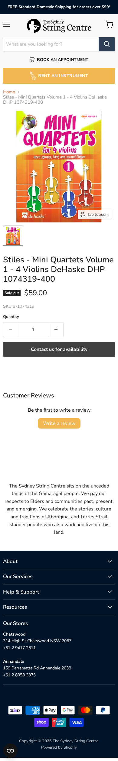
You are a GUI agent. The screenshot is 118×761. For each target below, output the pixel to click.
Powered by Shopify (59, 747)
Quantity (11, 317)
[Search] (107, 44)
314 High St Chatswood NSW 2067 (37, 641)
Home (9, 92)
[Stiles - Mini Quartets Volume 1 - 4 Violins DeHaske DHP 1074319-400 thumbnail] (13, 235)
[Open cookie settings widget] (10, 750)
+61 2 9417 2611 (19, 648)
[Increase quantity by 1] (56, 329)
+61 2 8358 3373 (19, 675)
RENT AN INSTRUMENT (63, 76)
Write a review (59, 423)
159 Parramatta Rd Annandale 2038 (37, 668)
